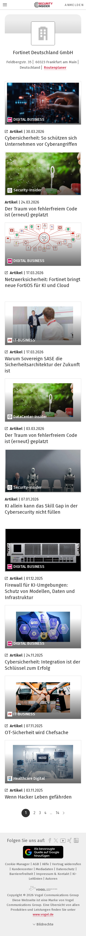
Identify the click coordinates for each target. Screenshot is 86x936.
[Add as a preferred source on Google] (43, 852)
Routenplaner (55, 67)
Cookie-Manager (18, 864)
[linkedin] (75, 841)
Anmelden (74, 5)
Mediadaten (45, 869)
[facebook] (48, 840)
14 (57, 813)
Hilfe (46, 864)
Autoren (51, 879)
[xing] (69, 840)
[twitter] (55, 840)
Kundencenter (23, 869)
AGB (36, 864)
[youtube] (62, 841)
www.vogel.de (43, 914)
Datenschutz (65, 869)
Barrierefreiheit (21, 874)
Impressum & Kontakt (53, 874)
